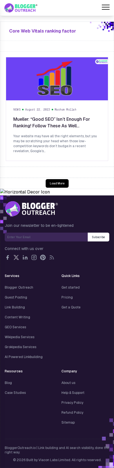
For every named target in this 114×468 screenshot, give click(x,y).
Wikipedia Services (19, 337)
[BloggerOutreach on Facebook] (7, 257)
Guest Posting (16, 297)
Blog (8, 383)
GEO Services (15, 327)
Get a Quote (71, 307)
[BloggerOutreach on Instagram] (34, 257)
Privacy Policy (72, 402)
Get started (70, 287)
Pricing (67, 297)
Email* (46, 237)
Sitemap (68, 422)
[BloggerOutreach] (31, 208)
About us (68, 383)
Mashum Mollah (65, 109)
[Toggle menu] (106, 8)
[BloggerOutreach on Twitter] (16, 257)
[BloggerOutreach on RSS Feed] (52, 257)
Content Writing (17, 317)
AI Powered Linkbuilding (24, 357)
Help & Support (72, 393)
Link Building (15, 307)
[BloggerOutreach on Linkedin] (25, 257)
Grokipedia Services (20, 347)
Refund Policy (72, 412)
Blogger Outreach (19, 287)
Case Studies (15, 393)
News (16, 109)
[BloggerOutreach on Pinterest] (43, 257)
